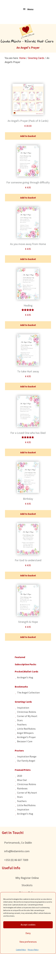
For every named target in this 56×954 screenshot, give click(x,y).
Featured (20, 657)
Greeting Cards (36, 58)
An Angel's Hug (25, 677)
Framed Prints (23, 769)
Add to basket (28, 136)
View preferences (28, 941)
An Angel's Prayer (26, 737)
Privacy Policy (33, 949)
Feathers (22, 724)
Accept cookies (28, 924)
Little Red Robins (26, 728)
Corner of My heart (27, 792)
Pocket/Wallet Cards (26, 671)
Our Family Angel (26, 760)
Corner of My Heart (27, 716)
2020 (19, 775)
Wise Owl (22, 780)
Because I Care (24, 741)
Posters (19, 750)
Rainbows (22, 788)
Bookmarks (21, 686)
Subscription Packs (25, 664)
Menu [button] (30, 9)
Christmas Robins (26, 711)
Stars (20, 720)
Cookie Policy (21, 949)
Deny (28, 933)
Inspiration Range (26, 756)
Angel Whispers (25, 732)
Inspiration (23, 707)
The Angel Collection (28, 692)
